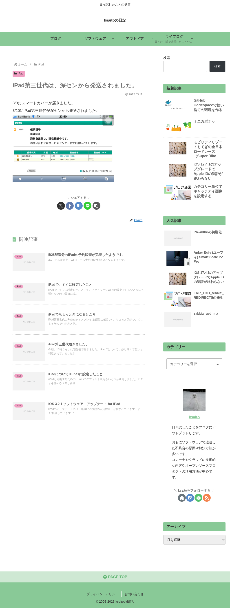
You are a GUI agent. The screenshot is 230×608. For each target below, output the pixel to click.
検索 (166, 58)
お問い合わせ (134, 594)
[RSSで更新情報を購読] (207, 498)
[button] (96, 206)
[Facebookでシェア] (70, 206)
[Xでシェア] (61, 206)
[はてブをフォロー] (190, 498)
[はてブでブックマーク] (79, 206)
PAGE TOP (117, 577)
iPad (20, 73)
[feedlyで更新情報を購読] (198, 498)
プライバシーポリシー (102, 594)
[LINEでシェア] (87, 206)
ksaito (194, 417)
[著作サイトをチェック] (182, 498)
